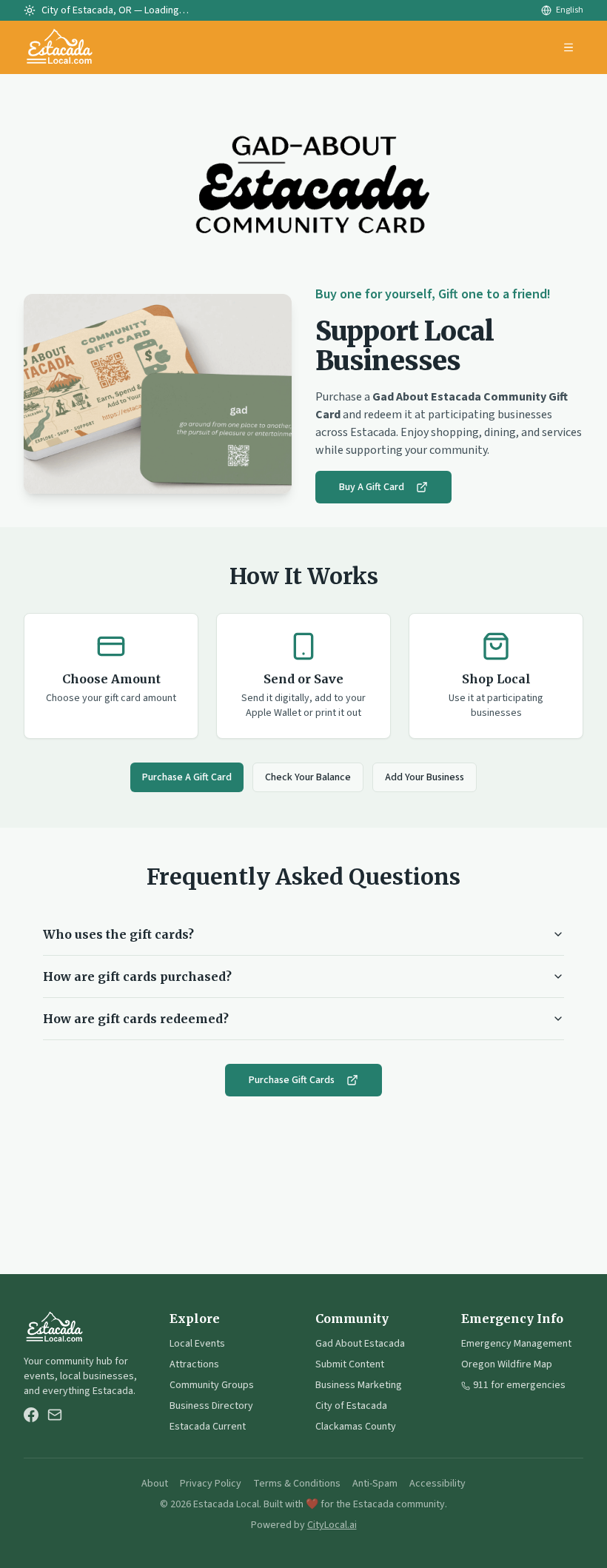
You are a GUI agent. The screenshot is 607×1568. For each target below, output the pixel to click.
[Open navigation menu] (568, 47)
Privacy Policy (210, 1483)
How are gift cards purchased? (137, 976)
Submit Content (349, 1364)
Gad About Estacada (360, 1343)
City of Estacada (351, 1405)
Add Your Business (424, 777)
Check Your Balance (308, 777)
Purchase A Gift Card (187, 777)
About (154, 1483)
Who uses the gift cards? (118, 934)
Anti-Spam (375, 1483)
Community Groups (212, 1385)
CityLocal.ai (332, 1525)
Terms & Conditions (297, 1483)
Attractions (194, 1364)
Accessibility (437, 1483)
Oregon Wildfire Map (506, 1364)
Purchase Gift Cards (292, 1080)
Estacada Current (208, 1426)
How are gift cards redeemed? (136, 1018)
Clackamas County (355, 1426)
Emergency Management (516, 1343)
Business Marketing (358, 1385)
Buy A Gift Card (371, 487)
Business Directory (211, 1405)
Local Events (197, 1343)
